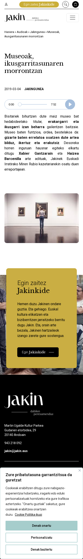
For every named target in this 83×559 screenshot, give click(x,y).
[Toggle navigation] (72, 17)
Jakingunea (37, 32)
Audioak (22, 32)
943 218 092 (13, 443)
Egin (34, 352)
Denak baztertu (41, 549)
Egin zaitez (39, 4)
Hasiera (9, 32)
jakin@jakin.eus (16, 451)
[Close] (80, 470)
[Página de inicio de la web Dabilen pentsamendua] (26, 17)
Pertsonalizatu (41, 537)
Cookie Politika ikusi (28, 514)
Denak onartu (41, 525)
